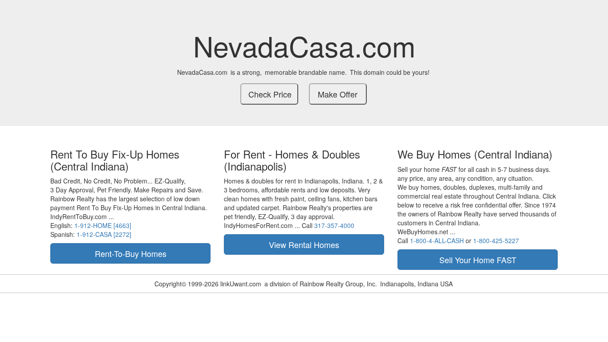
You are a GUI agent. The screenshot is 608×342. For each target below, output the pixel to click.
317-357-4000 (334, 225)
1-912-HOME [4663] (102, 225)
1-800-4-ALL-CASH (437, 240)
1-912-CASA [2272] (104, 234)
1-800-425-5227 (496, 240)
